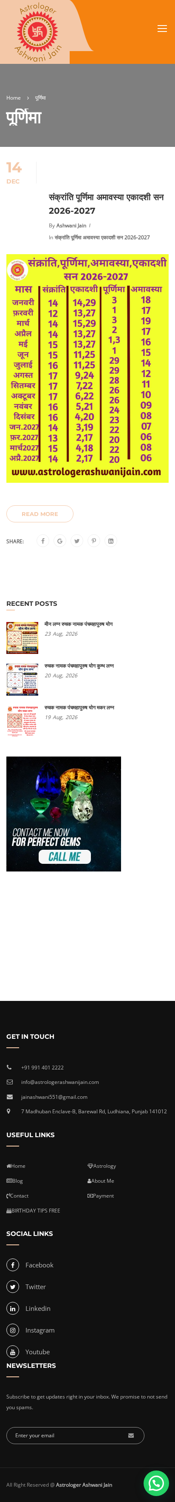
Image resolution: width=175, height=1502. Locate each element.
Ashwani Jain (71, 225)
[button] (156, 1483)
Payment (103, 1195)
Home (18, 1165)
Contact (19, 1195)
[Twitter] (77, 541)
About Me (102, 1180)
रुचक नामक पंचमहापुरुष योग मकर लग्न (79, 707)
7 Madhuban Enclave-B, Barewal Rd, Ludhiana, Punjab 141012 (94, 1111)
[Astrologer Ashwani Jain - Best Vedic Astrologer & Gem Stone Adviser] (38, 32)
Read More (40, 513)
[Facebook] (43, 541)
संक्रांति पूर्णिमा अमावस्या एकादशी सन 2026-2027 (106, 204)
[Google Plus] (59, 541)
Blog (17, 1180)
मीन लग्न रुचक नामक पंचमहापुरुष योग (79, 624)
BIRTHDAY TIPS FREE (35, 1210)
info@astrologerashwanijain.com (60, 1082)
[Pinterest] (94, 541)
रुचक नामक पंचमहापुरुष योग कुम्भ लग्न (79, 665)
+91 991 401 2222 (42, 1067)
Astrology (104, 1165)
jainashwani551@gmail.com (54, 1097)
